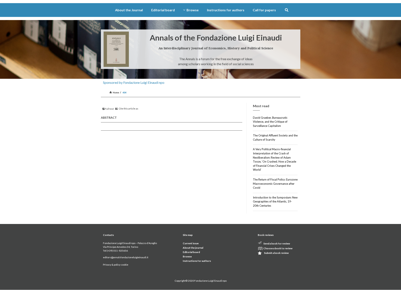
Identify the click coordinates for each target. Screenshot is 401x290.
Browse (193, 10)
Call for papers (264, 10)
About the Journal (129, 10)
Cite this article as (128, 108)
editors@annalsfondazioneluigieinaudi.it (125, 257)
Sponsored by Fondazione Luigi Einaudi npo (133, 82)
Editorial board (163, 10)
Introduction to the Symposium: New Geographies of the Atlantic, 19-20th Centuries (275, 201)
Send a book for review (276, 243)
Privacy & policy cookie (115, 264)
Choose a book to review (277, 248)
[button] (286, 10)
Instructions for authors (225, 10)
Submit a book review (276, 252)
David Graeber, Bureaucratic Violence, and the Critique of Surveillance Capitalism (270, 121)
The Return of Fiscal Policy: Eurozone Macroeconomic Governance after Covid (275, 183)
